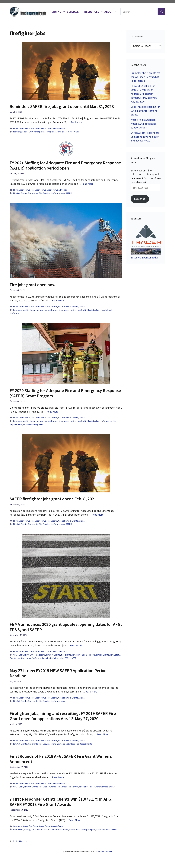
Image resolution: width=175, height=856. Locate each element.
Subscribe (139, 198)
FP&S (67, 658)
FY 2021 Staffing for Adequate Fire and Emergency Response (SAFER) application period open (65, 165)
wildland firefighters (33, 424)
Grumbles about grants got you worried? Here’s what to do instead (145, 76)
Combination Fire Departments (28, 310)
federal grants (20, 131)
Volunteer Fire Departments (79, 743)
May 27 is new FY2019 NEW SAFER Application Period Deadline (58, 673)
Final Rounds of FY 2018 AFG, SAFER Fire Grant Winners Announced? (61, 759)
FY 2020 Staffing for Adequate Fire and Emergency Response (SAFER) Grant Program (65, 393)
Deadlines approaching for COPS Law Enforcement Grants (145, 110)
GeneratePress (105, 851)
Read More (76, 122)
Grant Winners (101, 786)
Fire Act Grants (20, 193)
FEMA (30, 131)
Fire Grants (52, 306)
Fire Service (44, 193)
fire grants (51, 131)
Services (73, 11)
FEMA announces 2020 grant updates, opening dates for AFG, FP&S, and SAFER (66, 627)
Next (23, 841)
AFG (15, 654)
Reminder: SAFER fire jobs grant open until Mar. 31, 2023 (62, 106)
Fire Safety (115, 654)
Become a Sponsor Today (144, 257)
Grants (82, 306)
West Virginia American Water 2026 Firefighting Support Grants (143, 123)
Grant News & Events (57, 128)
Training (55, 11)
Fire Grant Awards (47, 786)
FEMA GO (28, 654)
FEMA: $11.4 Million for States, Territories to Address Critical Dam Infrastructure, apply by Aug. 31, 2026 (144, 93)
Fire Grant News (38, 128)
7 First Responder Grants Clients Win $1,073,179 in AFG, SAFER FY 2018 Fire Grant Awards (61, 801)
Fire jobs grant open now (33, 284)
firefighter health (40, 658)
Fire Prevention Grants (98, 654)
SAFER (76, 131)
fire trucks (26, 658)
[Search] (161, 11)
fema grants (40, 131)
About (108, 11)
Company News (20, 826)
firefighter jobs (64, 131)
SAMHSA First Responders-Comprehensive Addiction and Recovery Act (145, 136)
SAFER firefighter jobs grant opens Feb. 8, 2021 (53, 499)
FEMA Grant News (21, 128)
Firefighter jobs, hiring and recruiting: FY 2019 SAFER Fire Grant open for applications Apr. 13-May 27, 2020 (63, 716)
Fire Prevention (79, 654)
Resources (91, 11)
